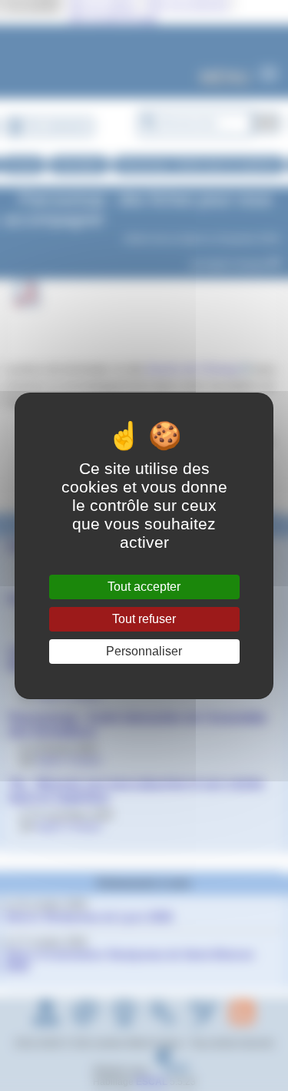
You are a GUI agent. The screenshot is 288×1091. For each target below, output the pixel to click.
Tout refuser (144, 618)
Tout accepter (144, 586)
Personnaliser (144, 651)
